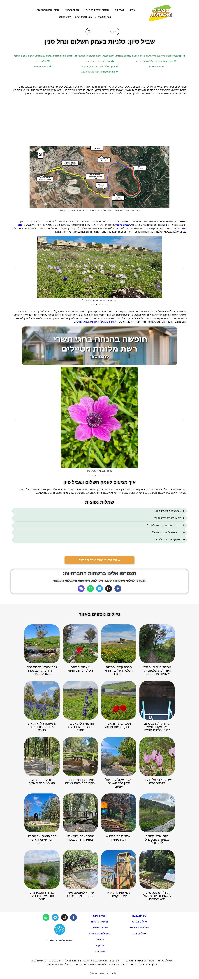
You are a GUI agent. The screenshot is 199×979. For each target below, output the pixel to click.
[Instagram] (108, 588)
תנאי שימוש (99, 915)
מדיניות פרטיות (99, 921)
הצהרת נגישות (99, 927)
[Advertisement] (99, 121)
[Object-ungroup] (81, 588)
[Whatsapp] (90, 588)
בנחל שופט (122, 225)
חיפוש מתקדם (64, 17)
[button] (16, 269)
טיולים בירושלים (139, 927)
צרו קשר (99, 945)
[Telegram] (99, 588)
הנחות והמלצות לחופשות (48, 10)
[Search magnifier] (89, 31)
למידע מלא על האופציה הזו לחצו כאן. (95, 321)
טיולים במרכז (139, 921)
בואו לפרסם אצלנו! (83, 17)
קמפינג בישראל (72, 10)
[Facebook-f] (117, 588)
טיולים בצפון (139, 915)
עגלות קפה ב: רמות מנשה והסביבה (99, 560)
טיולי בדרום (139, 933)
